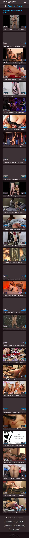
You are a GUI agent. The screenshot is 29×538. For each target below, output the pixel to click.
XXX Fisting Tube (14, 529)
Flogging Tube (11, 2)
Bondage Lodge (9, 521)
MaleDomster (8, 525)
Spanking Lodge (20, 525)
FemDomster (20, 521)
